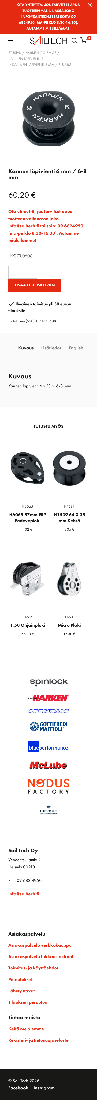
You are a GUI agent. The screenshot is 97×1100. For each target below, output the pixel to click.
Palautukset (20, 980)
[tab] (26, 348)
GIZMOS (49, 53)
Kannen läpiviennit (25, 59)
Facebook (18, 1088)
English (76, 348)
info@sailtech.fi (23, 894)
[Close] (90, 5)
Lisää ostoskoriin (35, 285)
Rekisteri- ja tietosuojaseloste (38, 1040)
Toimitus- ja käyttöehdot (33, 968)
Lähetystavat (21, 991)
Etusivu (14, 53)
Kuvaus (26, 348)
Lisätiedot (51, 348)
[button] (10, 40)
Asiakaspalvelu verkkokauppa (40, 945)
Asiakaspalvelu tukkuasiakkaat (40, 957)
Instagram (44, 1088)
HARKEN (32, 53)
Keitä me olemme (26, 1029)
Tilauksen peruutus (27, 1002)
